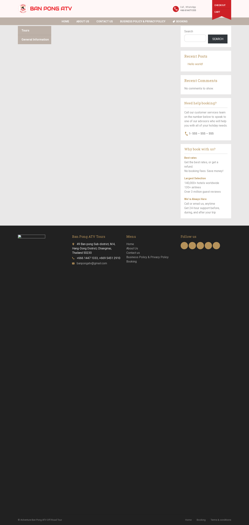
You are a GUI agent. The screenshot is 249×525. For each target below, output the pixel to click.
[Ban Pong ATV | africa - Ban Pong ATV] (45, 8)
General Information (35, 39)
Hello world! (195, 64)
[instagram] (208, 245)
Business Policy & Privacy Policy (142, 21)
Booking (182, 21)
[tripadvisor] (216, 245)
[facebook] (184, 245)
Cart (217, 12)
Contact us (104, 21)
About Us (82, 21)
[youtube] (192, 245)
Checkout (219, 5)
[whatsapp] (200, 245)
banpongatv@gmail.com (92, 263)
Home (65, 21)
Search (188, 31)
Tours (25, 30)
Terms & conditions (221, 519)
